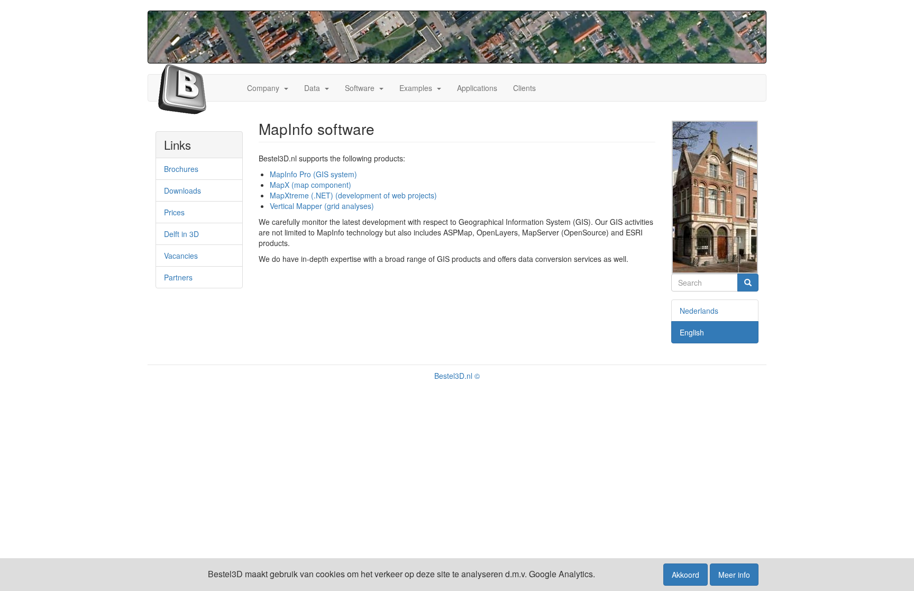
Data (312, 88)
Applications (477, 88)
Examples (415, 88)
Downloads (182, 190)
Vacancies (181, 255)
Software (359, 88)
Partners (178, 277)
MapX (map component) (310, 184)
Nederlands (699, 310)
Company (263, 88)
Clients (524, 88)
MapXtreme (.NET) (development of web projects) (353, 195)
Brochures (181, 168)
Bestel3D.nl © (457, 375)
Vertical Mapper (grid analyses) (322, 206)
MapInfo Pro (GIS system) (313, 174)
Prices (174, 212)
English (692, 332)
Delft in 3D (181, 234)
